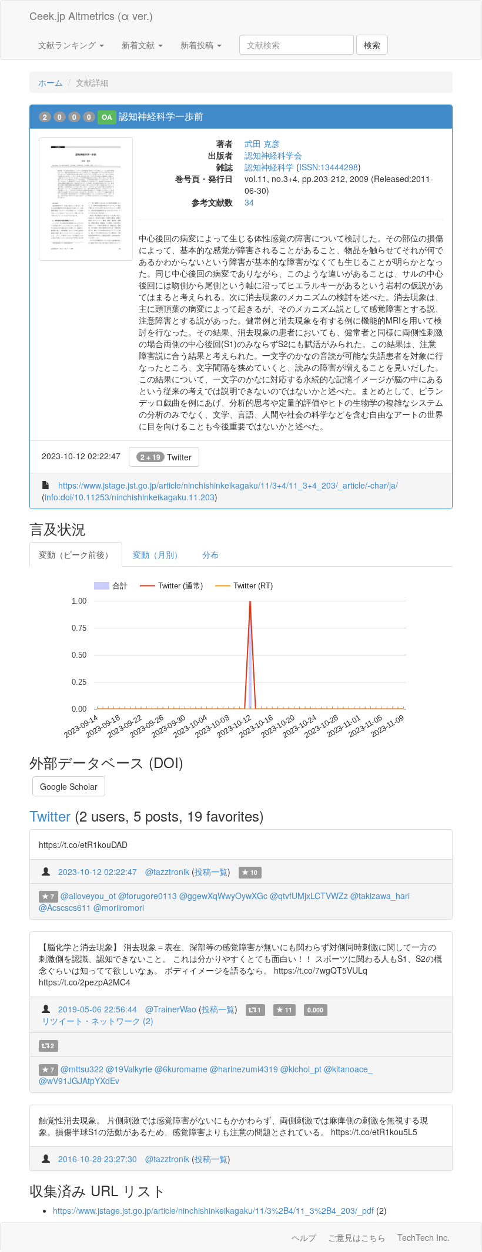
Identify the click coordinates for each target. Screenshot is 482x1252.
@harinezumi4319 (244, 1069)
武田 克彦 (262, 143)
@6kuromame (181, 1069)
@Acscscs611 (65, 907)
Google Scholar (69, 786)
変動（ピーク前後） (76, 554)
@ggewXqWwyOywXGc (223, 895)
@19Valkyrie (129, 1069)
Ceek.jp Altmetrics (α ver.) (91, 15)
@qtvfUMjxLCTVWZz (309, 895)
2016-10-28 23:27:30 (97, 1159)
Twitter (166, 457)
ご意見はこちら (357, 1237)
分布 (210, 554)
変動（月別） (157, 554)
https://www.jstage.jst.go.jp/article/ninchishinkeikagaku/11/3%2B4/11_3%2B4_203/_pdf (213, 1210)
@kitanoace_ (348, 1069)
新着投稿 (198, 45)
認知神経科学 (269, 167)
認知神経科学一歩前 (161, 116)
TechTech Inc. (423, 1237)
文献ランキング (68, 45)
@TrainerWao (170, 1009)
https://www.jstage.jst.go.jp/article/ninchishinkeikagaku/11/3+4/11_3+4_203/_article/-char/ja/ (228, 485)
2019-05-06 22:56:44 (97, 1009)
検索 (372, 45)
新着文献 (139, 45)
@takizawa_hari (380, 895)
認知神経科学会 (273, 155)
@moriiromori (118, 907)
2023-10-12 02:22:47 (97, 871)
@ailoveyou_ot (88, 895)
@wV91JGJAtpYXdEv (79, 1080)
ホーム (50, 82)
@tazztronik (167, 871)
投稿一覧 (211, 871)
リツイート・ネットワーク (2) (97, 1020)
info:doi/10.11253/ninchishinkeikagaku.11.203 (130, 497)
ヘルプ (304, 1237)
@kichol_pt (301, 1069)
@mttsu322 (82, 1069)
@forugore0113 (147, 895)
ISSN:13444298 (328, 167)
